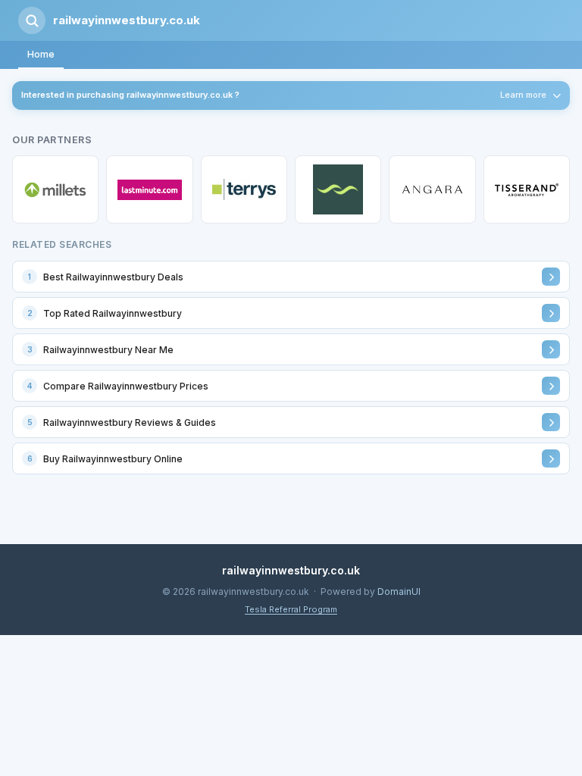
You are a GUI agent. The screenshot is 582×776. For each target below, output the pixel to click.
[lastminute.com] (149, 189)
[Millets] (55, 189)
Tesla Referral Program (291, 609)
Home (41, 54)
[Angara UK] (432, 189)
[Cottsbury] (338, 189)
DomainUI (399, 591)
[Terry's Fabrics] (244, 189)
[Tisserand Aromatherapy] (526, 189)
